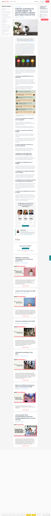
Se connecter (42, 1)
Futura (23, 115)
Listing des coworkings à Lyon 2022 (24, 353)
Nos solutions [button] (36, 1)
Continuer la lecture (25, 285)
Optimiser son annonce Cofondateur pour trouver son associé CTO (24, 259)
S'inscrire (47, 1)
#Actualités (22, 262)
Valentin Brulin (23, 230)
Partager (16, 238)
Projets (14, 1)
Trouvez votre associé (25, 248)
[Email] (19, 239)
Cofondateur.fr (21, 38)
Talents (11, 1)
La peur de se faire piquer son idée (25, 291)
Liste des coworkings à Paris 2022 (25, 321)
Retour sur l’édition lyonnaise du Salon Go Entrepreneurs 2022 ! (24, 386)
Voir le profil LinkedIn (29, 234)
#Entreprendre (26, 262)
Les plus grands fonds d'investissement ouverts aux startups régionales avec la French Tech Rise (25, 417)
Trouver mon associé (30, 40)
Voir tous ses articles (23, 234)
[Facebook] (15, 239)
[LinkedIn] (18, 239)
